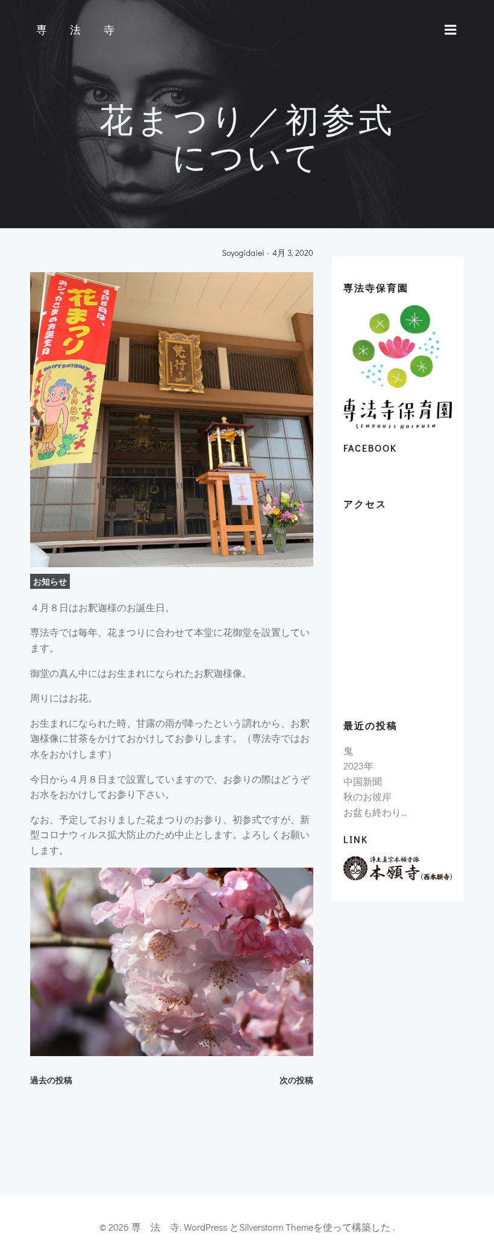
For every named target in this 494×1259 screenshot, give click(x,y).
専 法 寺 (78, 30)
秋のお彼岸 (367, 796)
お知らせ (50, 581)
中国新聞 (362, 781)
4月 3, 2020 (292, 253)
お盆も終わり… (375, 812)
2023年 (358, 765)
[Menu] (450, 30)
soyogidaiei (243, 253)
